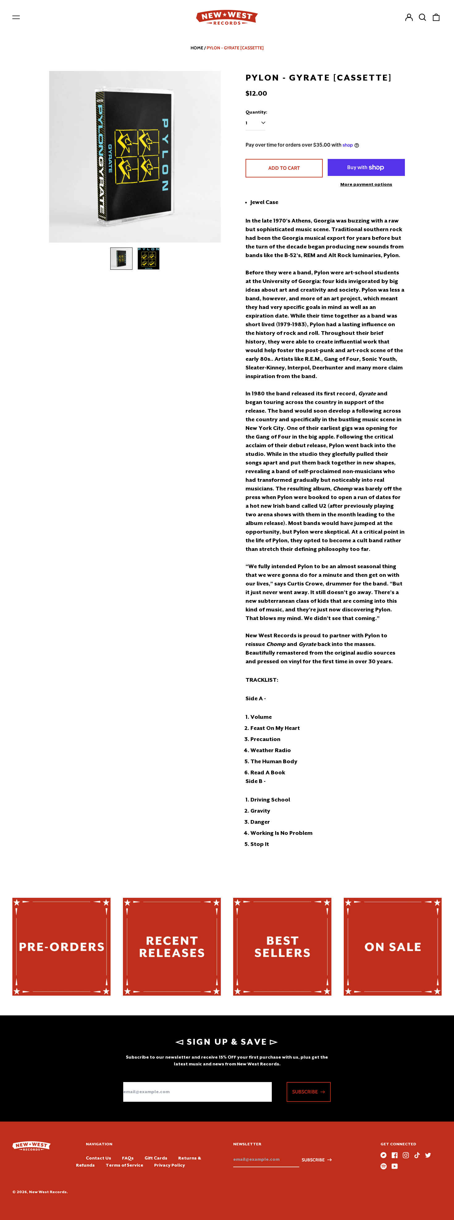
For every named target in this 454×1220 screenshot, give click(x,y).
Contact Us (98, 1157)
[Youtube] (395, 1166)
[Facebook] (395, 1155)
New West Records (48, 1192)
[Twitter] (428, 1155)
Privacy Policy (169, 1165)
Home (197, 48)
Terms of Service (124, 1165)
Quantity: (256, 112)
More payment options (366, 184)
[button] (422, 17)
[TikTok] (417, 1155)
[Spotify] (383, 1166)
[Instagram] (406, 1155)
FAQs (128, 1157)
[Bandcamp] (383, 1155)
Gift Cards (156, 1157)
